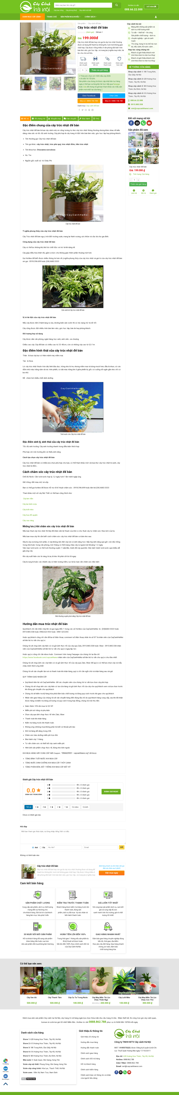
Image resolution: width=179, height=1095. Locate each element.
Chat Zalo (6, 1071)
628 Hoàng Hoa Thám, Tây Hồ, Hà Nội (138, 1056)
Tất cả (28, 807)
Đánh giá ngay (111, 791)
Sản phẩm (82, 23)
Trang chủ (52, 17)
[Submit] (116, 5)
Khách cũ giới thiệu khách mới (143, 54)
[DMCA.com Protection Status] (28, 1079)
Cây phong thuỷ (71, 10)
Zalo (85, 87)
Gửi (121, 847)
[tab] (25, 118)
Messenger (5, 1079)
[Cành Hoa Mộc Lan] (151, 139)
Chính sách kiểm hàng (89, 1070)
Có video (75, 807)
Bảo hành (86, 119)
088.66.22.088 (134, 9)
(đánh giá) (90, 32)
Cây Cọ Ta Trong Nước (78, 997)
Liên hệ (134, 193)
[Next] (71, 48)
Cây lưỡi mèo (28, 509)
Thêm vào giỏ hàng (99, 70)
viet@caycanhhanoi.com (142, 108)
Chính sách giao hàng (89, 1053)
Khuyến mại (56, 119)
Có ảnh (85, 807)
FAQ (97, 119)
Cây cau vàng (28, 520)
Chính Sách (90, 17)
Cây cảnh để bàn (94, 23)
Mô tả (26, 119)
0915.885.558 (137, 104)
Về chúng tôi (40, 119)
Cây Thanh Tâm (55, 997)
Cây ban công (58, 10)
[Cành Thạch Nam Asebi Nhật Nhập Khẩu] (135, 139)
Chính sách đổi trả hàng (90, 1059)
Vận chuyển (71, 119)
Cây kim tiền (28, 499)
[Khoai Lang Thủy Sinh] (151, 156)
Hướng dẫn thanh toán (90, 1048)
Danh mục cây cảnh (32, 17)
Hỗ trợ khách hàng (88, 1064)
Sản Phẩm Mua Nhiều (70, 17)
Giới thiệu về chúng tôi (90, 1037)
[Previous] (24, 48)
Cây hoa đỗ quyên (30, 515)
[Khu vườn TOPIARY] (135, 156)
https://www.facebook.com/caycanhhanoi (40, 657)
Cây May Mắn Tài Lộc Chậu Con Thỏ (147, 998)
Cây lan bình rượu (30, 504)
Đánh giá (153, 193)
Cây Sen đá (32, 997)
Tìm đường (5, 1064)
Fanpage (116, 84)
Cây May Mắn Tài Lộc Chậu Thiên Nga (101, 998)
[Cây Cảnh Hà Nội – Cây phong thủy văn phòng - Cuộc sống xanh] (35, 7)
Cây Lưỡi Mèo (124, 997)
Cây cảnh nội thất (85, 10)
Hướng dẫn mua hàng (89, 1042)
